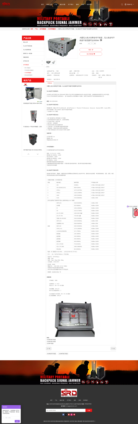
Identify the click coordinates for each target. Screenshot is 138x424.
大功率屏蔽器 (28, 72)
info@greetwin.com (71, 406)
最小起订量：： (73, 73)
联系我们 (89, 4)
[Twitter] (66, 415)
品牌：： (71, 71)
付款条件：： (95, 75)
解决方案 (62, 4)
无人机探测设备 (27, 49)
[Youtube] (69, 415)
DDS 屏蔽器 (27, 68)
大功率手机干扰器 (51, 339)
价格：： (94, 73)
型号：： (49, 73)
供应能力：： (50, 79)
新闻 (83, 4)
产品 (56, 4)
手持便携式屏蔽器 (29, 70)
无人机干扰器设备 (27, 46)
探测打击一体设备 (27, 53)
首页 (42, 4)
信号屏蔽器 (26, 65)
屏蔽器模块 (26, 57)
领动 (76, 421)
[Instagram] (72, 415)
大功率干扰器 (50, 343)
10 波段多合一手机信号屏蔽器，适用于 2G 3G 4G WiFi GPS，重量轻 (33, 126)
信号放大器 (26, 61)
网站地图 (80, 421)
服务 (77, 4)
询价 (89, 50)
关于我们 (70, 4)
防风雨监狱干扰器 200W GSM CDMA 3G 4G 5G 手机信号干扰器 (33, 103)
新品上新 (49, 4)
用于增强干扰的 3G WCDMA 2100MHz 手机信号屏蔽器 (33, 150)
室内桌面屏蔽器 (28, 75)
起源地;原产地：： (51, 71)
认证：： (94, 71)
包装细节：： (50, 75)
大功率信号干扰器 (51, 353)
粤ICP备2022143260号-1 (89, 421)
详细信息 (50, 83)
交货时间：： (72, 75)
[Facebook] (63, 415)
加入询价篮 (90, 54)
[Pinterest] (74, 415)
